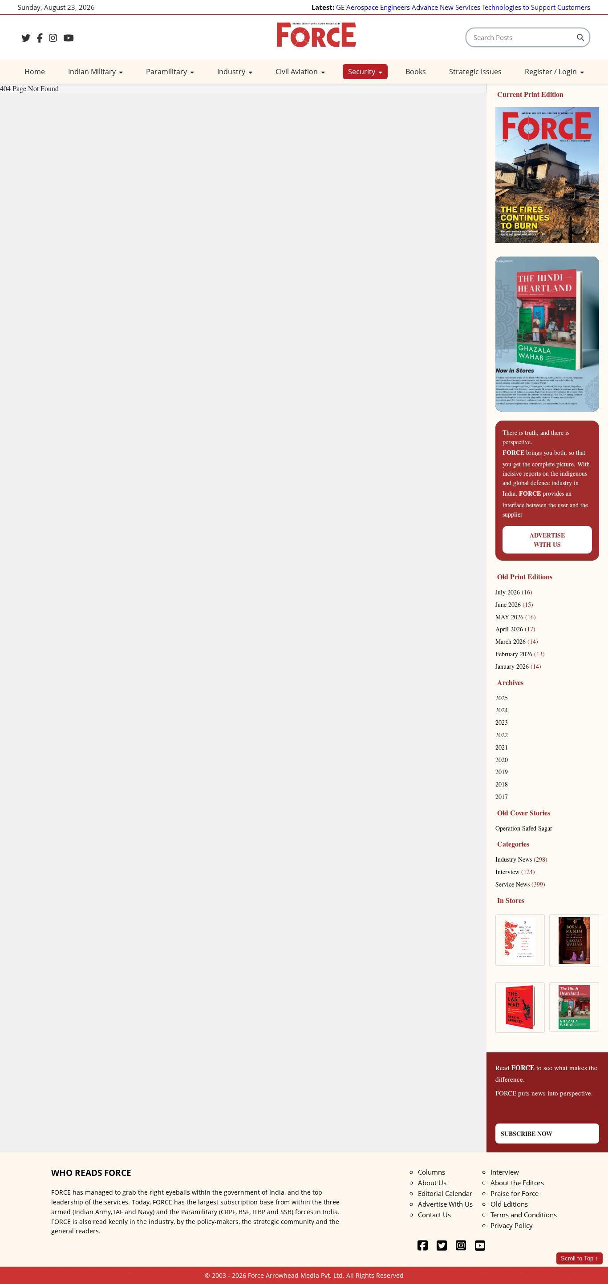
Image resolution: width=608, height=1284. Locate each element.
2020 (501, 759)
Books (415, 71)
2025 (501, 698)
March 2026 (516, 641)
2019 (501, 771)
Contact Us (434, 1214)
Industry (232, 71)
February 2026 (520, 654)
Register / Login (552, 71)
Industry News (521, 859)
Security (362, 71)
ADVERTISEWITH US (547, 539)
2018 (501, 784)
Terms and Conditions (523, 1214)
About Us (432, 1182)
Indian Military (93, 71)
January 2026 (518, 666)
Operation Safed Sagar (523, 828)
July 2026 (513, 592)
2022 (501, 734)
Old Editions (509, 1204)
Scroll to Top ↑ (579, 1258)
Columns (431, 1172)
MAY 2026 (515, 617)
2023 (501, 722)
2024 (501, 710)
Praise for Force (514, 1193)
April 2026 (515, 629)
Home (34, 71)
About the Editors (517, 1182)
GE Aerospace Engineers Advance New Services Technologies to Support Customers (463, 7)
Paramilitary (167, 71)
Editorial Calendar (445, 1193)
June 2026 (514, 604)
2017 (501, 796)
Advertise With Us (445, 1204)
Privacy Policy (511, 1225)
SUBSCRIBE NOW (526, 1133)
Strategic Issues (475, 71)
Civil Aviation (298, 71)
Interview (515, 871)
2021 (501, 747)
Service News (520, 884)
